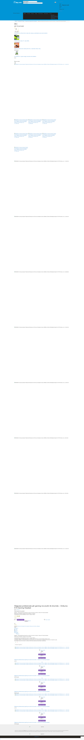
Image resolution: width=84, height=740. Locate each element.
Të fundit (28, 13)
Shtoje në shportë (21, 619)
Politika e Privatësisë (54, 18)
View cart (60, 10)
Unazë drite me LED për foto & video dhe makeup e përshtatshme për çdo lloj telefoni (30, 33)
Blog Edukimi (46, 13)
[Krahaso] (41, 651)
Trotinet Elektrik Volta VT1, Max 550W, (21, 40)
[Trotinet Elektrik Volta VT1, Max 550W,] (16, 37)
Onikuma (18, 609)
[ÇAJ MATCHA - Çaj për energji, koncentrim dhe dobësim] (16, 52)
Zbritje (36, 13)
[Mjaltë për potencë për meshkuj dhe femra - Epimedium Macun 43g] (16, 45)
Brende (32, 13)
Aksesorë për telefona (33, 626)
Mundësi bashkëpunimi (54, 16)
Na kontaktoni (53, 17)
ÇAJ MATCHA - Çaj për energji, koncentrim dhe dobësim (25, 56)
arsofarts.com (36, 736)
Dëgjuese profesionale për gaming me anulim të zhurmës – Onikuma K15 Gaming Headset (32, 659)
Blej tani (29, 620)
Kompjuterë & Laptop (21, 21)
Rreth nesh (52, 15)
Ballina (25, 13)
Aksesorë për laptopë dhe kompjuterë (31, 21)
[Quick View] (42, 651)
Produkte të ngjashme (18, 644)
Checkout (60, 11)
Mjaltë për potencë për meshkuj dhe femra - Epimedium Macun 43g (27, 48)
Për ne (51, 13)
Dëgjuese (38, 626)
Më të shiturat (40, 13)
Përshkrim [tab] (17, 633)
